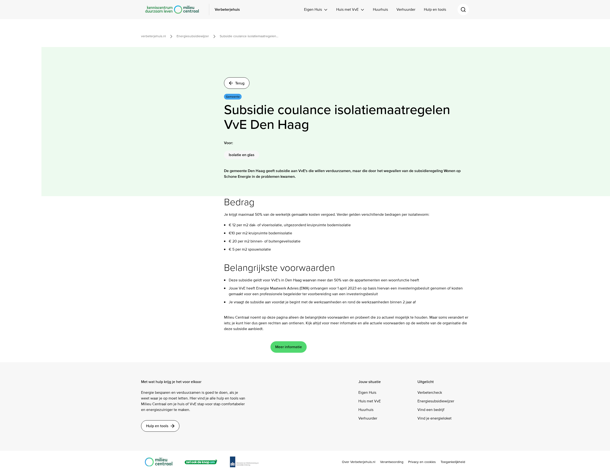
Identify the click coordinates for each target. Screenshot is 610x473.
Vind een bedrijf (430, 409)
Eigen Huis (313, 9)
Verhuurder (405, 9)
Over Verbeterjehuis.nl (358, 462)
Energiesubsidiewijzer (435, 401)
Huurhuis (380, 9)
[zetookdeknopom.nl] (203, 462)
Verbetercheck (429, 392)
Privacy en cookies (422, 462)
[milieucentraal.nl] (161, 461)
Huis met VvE (347, 9)
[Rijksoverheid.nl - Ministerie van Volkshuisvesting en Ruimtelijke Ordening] (247, 462)
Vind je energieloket (434, 418)
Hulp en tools (435, 9)
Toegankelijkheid (453, 462)
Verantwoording (391, 462)
